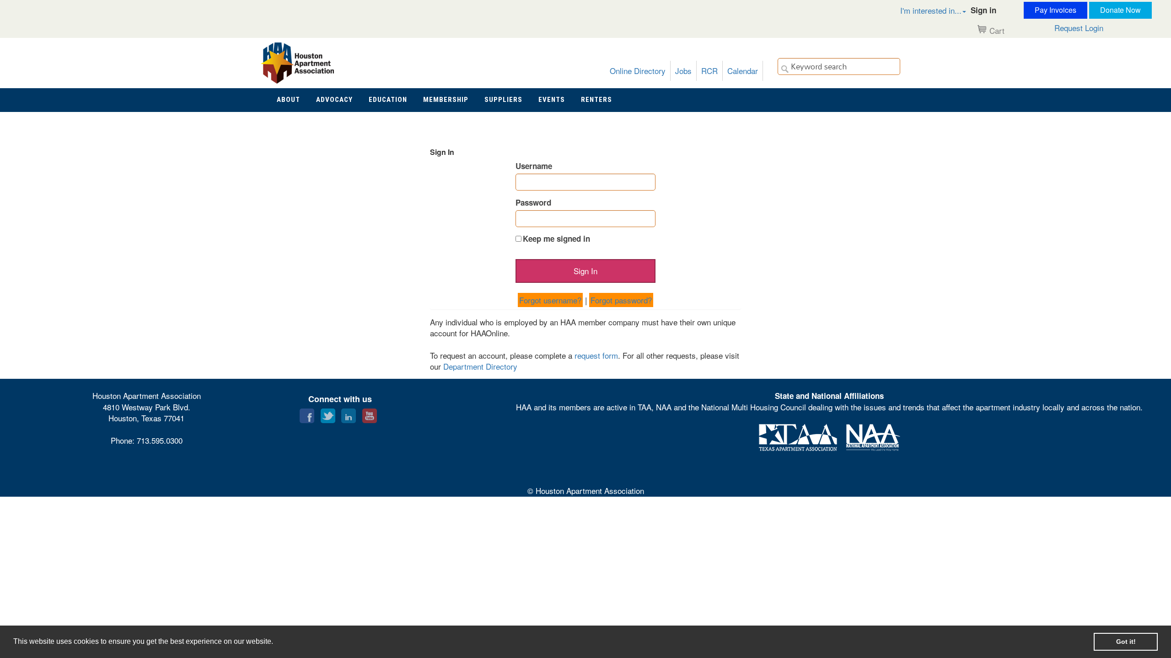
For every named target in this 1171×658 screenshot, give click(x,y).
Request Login (1078, 27)
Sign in (983, 10)
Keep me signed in (556, 238)
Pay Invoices (1055, 10)
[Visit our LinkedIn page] (348, 413)
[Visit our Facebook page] (307, 413)
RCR (709, 70)
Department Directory (480, 366)
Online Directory (638, 70)
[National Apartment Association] (873, 436)
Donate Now (1120, 10)
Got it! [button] (1126, 641)
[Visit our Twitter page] (328, 413)
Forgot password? (621, 300)
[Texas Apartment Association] (798, 436)
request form (596, 355)
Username (534, 165)
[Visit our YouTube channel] (369, 413)
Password (533, 202)
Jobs (683, 70)
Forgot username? (550, 300)
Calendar (742, 70)
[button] (923, 10)
